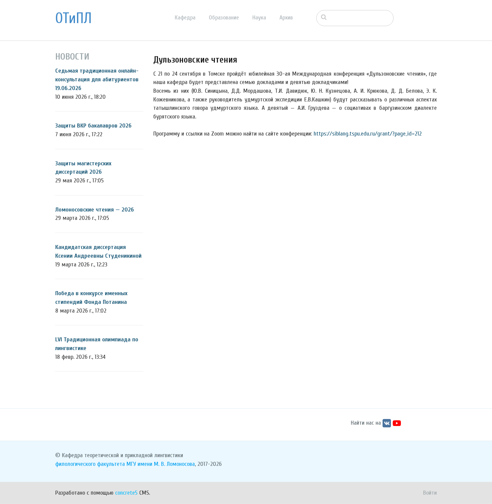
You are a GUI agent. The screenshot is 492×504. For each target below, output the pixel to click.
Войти (430, 492)
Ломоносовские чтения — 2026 (94, 209)
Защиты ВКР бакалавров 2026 (93, 125)
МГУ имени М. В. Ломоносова (161, 464)
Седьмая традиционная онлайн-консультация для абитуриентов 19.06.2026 (97, 79)
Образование (224, 17)
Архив (286, 17)
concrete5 (126, 492)
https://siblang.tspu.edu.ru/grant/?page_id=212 (368, 133)
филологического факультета (90, 464)
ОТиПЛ (73, 18)
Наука (259, 17)
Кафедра (185, 17)
